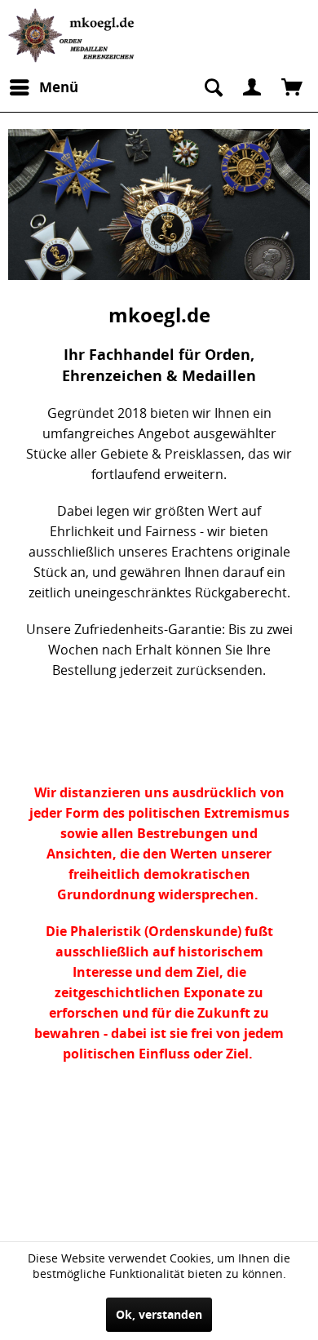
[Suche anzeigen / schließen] (212, 87)
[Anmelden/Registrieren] (252, 87)
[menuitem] (43, 87)
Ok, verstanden (159, 1314)
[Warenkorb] (292, 87)
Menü (58, 87)
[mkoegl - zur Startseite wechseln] (73, 35)
